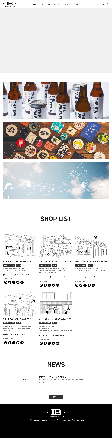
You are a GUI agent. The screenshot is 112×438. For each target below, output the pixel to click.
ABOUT (34, 4)
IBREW (58, 433)
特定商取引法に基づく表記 (69, 420)
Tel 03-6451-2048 (8, 339)
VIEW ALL (56, 397)
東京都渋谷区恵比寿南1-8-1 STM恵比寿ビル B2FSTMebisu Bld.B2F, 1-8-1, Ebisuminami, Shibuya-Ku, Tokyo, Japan (18, 328)
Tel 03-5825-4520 (80, 281)
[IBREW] (9, 4)
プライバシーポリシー (55, 420)
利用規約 (30, 420)
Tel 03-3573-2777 (44, 281)
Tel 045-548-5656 (44, 339)
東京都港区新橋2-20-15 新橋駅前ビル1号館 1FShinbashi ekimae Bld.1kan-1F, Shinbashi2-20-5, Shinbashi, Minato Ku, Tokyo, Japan (52, 271)
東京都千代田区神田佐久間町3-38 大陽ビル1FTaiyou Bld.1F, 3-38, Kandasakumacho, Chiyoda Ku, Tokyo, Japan (91, 271)
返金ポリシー (37, 420)
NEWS (77, 4)
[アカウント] (104, 4)
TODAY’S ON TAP (45, 4)
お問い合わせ (80, 420)
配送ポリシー (45, 420)
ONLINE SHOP (68, 4)
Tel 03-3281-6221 (8, 278)
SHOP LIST (57, 4)
